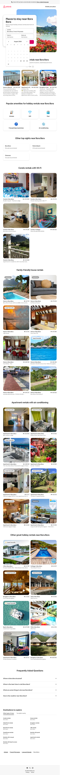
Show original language (43, 2)
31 (8, 64)
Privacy (27, 772)
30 (27, 61)
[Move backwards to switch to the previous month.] (8, 41)
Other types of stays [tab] (8, 713)
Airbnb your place (50, 6)
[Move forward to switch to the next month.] (26, 41)
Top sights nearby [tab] (21, 713)
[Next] (33, 66)
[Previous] (27, 66)
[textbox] (13, 37)
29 (24, 61)
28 (20, 61)
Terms (32, 772)
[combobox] (20, 31)
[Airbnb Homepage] (7, 6)
